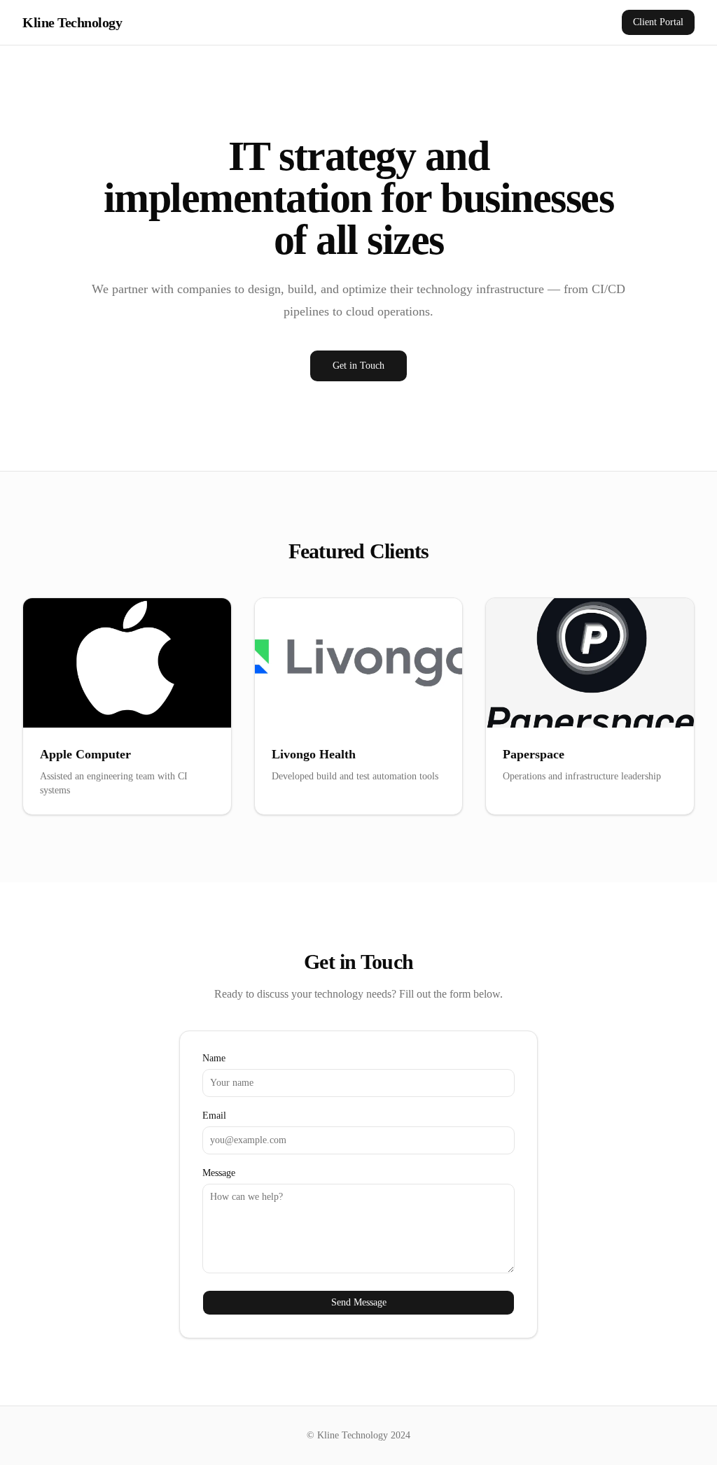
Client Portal (658, 22)
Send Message (359, 1302)
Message (218, 1173)
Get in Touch (358, 365)
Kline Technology (72, 22)
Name (213, 1058)
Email (214, 1116)
